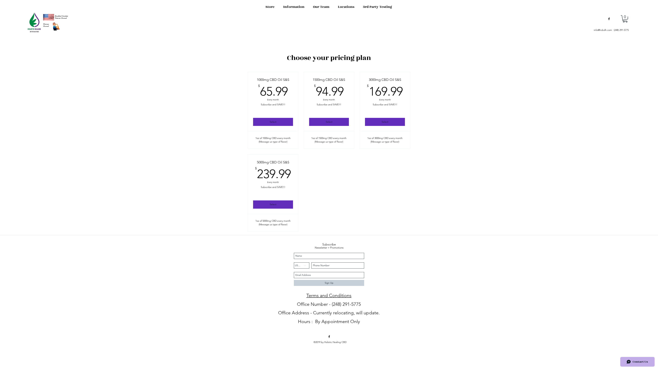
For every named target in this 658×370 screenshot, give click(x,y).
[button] (625, 18)
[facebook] (609, 19)
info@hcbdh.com (603, 30)
